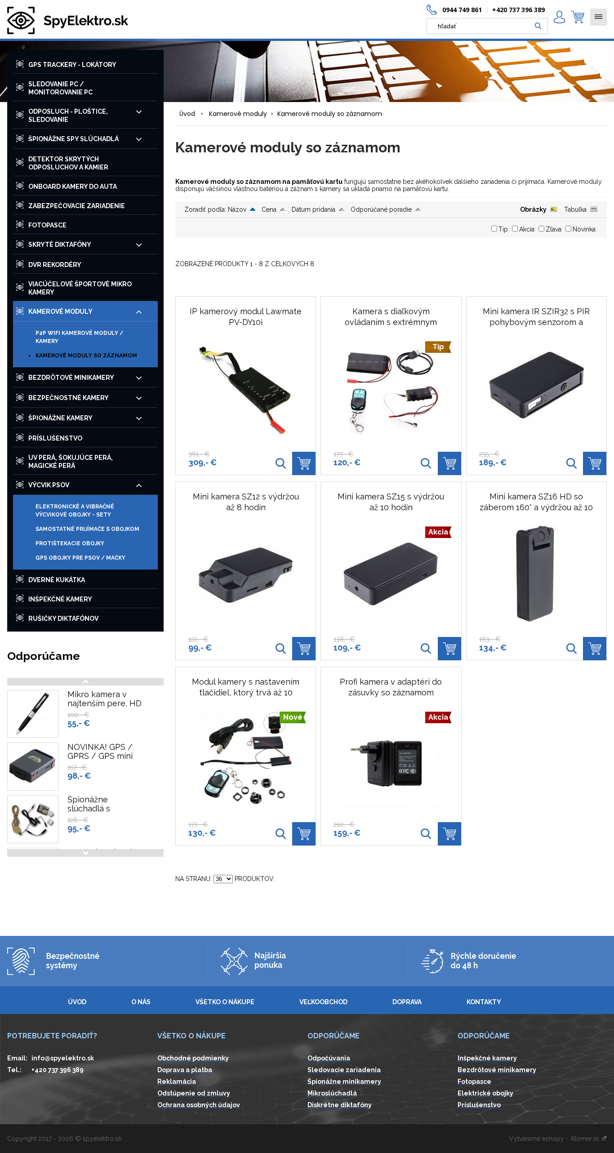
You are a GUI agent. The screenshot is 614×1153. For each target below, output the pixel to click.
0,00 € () (577, 17)
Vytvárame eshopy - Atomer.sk (555, 1138)
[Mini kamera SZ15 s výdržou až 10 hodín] (426, 648)
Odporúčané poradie (381, 209)
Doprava (407, 1002)
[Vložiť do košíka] (304, 463)
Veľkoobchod (323, 1002)
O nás (141, 1002)
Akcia (526, 229)
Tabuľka (575, 209)
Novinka (584, 229)
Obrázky (533, 209)
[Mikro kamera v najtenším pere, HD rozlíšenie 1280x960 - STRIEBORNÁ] (32, 714)
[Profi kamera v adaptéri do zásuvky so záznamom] (426, 834)
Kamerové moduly (238, 113)
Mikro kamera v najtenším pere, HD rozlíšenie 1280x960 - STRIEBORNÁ (105, 708)
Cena (269, 209)
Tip (503, 229)
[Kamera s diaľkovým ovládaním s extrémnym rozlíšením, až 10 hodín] (426, 463)
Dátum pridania (313, 209)
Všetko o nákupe (225, 1002)
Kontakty (484, 1002)
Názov (237, 209)
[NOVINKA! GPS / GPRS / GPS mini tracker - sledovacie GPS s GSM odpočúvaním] (32, 767)
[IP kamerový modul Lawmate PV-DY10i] (245, 388)
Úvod (187, 113)
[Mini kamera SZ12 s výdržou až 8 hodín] (245, 574)
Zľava (553, 229)
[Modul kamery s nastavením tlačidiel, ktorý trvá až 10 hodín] (280, 834)
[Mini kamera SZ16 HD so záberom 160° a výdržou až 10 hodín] (536, 574)
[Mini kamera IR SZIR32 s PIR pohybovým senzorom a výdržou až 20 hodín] (536, 388)
